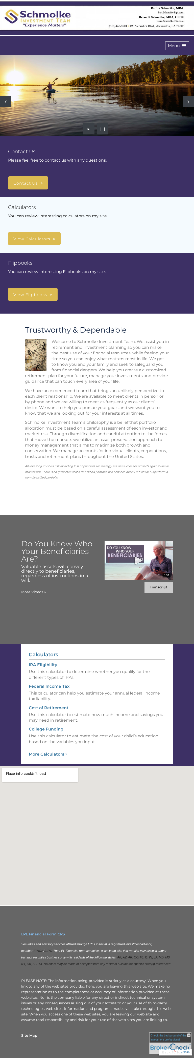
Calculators (43, 654)
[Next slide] (188, 101)
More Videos (33, 592)
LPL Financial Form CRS (43, 934)
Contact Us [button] (25, 183)
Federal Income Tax (49, 686)
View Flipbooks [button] (30, 294)
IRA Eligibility (43, 664)
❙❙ (103, 128)
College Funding (46, 729)
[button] (177, 45)
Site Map (29, 1035)
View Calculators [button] (31, 239)
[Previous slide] (5, 101)
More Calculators (48, 754)
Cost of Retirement (48, 707)
